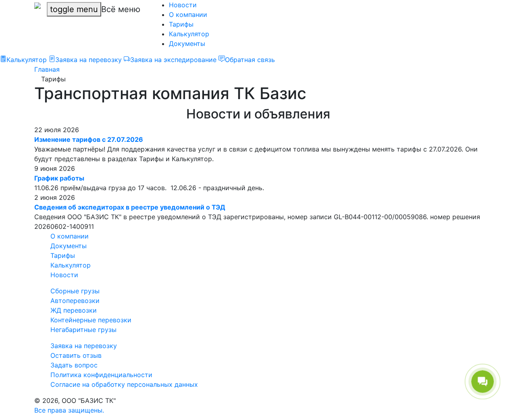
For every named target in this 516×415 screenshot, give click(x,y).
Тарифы (181, 24)
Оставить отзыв (76, 355)
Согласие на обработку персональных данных (124, 384)
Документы (187, 43)
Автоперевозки (75, 301)
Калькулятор (189, 34)
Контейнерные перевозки (90, 320)
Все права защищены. (69, 410)
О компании (188, 14)
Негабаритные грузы (83, 330)
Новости (183, 5)
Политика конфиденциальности (101, 375)
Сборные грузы (75, 291)
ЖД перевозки (73, 310)
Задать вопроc (74, 365)
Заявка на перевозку (83, 346)
